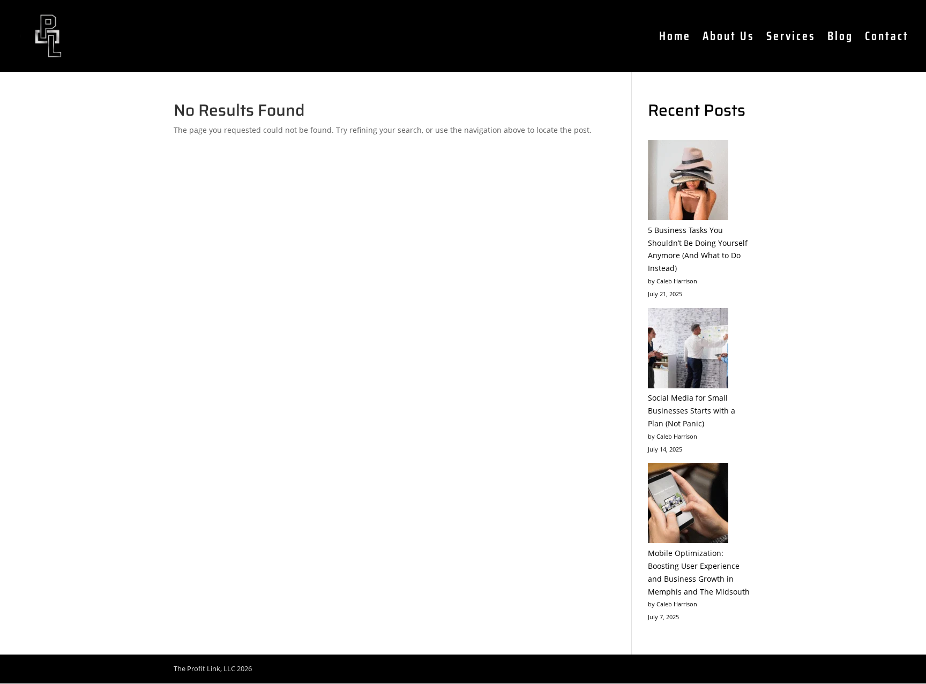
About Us (729, 39)
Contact (887, 39)
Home (675, 39)
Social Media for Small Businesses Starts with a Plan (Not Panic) (691, 411)
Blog (840, 39)
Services (791, 39)
